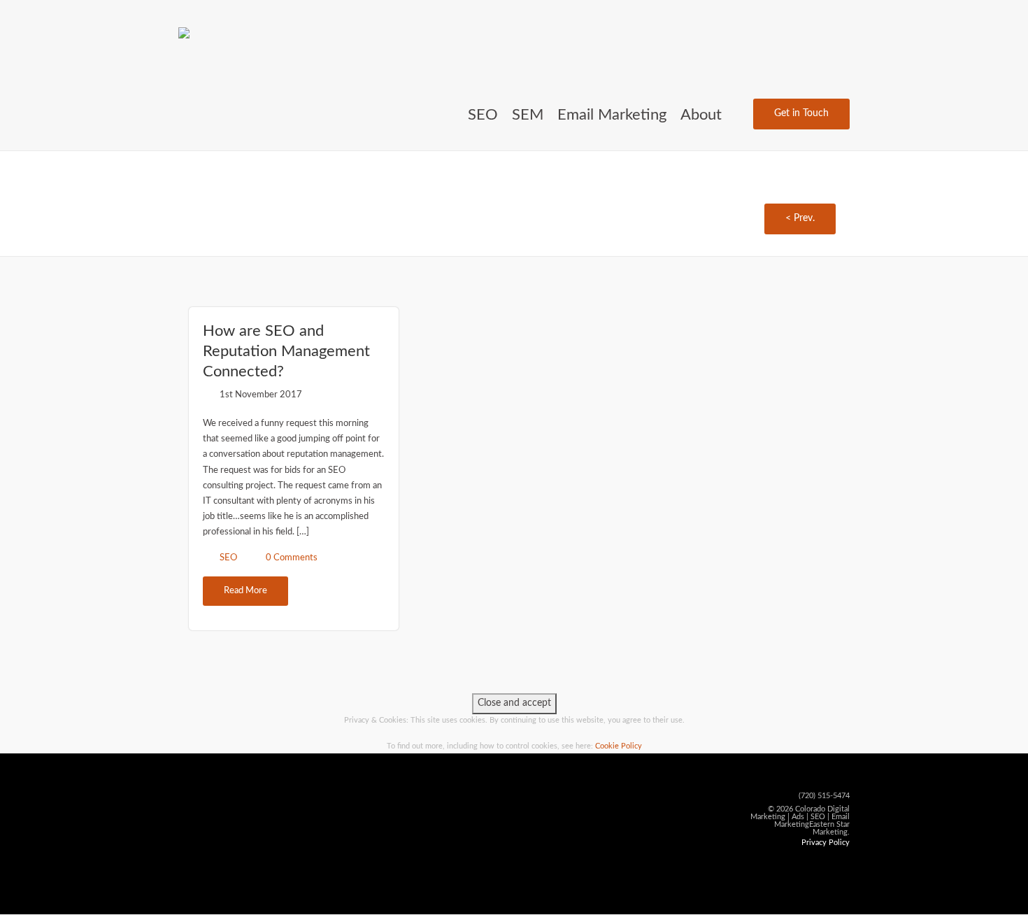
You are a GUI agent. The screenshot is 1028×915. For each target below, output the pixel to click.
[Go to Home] (187, 31)
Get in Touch (801, 113)
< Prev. (800, 218)
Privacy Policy (825, 842)
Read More (245, 590)
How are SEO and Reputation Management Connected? (286, 350)
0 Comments (291, 557)
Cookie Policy (618, 746)
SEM (527, 114)
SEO (483, 114)
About (701, 114)
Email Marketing (611, 114)
